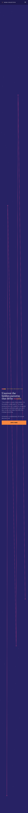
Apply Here (14, 422)
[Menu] (25, 2)
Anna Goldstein (10, 2)
